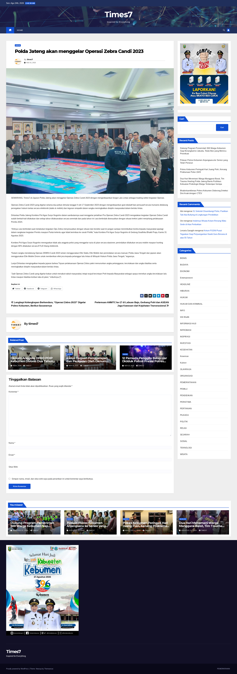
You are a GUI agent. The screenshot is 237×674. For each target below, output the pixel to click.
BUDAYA (184, 265)
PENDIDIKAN (186, 396)
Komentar (13, 392)
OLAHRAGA (185, 369)
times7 (30, 59)
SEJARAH (185, 435)
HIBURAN (184, 291)
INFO (182, 311)
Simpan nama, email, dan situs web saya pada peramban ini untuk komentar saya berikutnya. (52, 479)
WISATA (184, 454)
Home (20, 30)
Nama (12, 443)
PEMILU (184, 389)
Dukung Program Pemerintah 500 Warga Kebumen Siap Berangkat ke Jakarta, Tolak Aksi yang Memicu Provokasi (203, 151)
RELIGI (183, 428)
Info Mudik (184, 317)
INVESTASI (185, 343)
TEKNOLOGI (186, 448)
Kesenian (184, 356)
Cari (181, 119)
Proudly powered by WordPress (17, 669)
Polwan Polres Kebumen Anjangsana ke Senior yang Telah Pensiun (86, 526)
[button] (224, 30)
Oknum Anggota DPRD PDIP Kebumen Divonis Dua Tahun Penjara (32, 361)
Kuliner (183, 363)
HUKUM (18, 45)
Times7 (119, 14)
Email (12, 455)
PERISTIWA (185, 402)
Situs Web (13, 467)
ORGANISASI (186, 376)
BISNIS (183, 258)
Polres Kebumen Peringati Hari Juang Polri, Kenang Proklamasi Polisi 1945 (146, 526)
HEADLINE (185, 284)
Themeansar (48, 669)
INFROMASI (185, 330)
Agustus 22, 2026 (21, 530)
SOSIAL (183, 441)
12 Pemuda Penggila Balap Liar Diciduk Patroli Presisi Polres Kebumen (144, 361)
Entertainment (186, 278)
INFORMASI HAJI (188, 324)
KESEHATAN (186, 350)
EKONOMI (184, 271)
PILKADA (184, 415)
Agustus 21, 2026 (77, 530)
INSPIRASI (185, 337)
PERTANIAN (186, 409)
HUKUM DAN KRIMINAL (191, 304)
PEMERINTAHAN (188, 382)
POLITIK (184, 422)
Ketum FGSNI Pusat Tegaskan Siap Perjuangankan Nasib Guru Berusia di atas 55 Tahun (203, 234)
